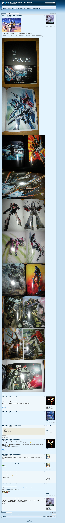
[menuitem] (7, 7)
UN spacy (47, 430)
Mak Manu (5, 472)
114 (49, 468)
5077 (49, 407)
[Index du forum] (5, 3)
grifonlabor (47, 458)
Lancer (47, 24)
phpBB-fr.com (30, 520)
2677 (49, 508)
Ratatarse (47, 405)
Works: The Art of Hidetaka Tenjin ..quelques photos (12, 10)
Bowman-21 (47, 420)
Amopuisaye (3, 406)
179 (49, 479)
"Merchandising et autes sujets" (27, 487)
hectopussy (47, 493)
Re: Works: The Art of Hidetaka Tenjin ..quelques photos (11, 396)
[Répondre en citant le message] (44, 15)
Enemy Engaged (4, 407)
